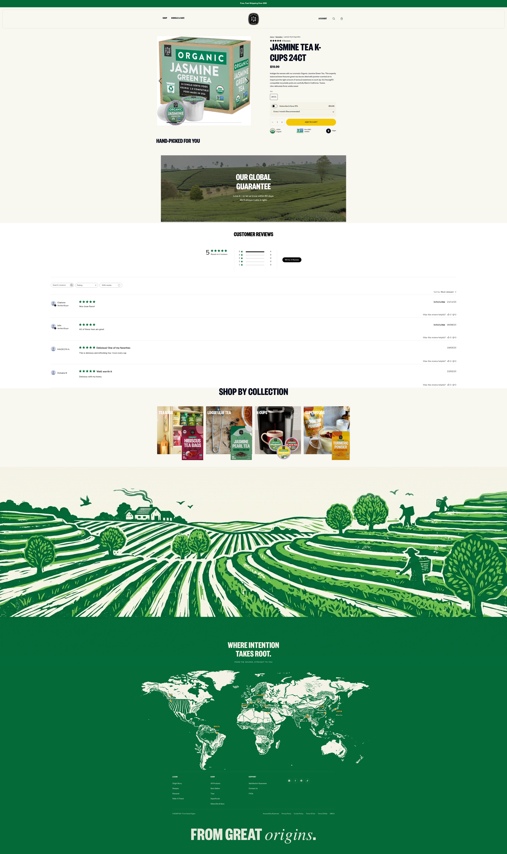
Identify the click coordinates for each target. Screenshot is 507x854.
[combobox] (86, 285)
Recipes (175, 789)
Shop (165, 18)
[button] (160, 81)
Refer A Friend (178, 799)
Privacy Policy (286, 814)
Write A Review (292, 260)
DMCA (332, 814)
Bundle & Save (177, 18)
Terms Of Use (310, 814)
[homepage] (253, 19)
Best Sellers (215, 789)
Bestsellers (279, 37)
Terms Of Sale (322, 814)
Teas (212, 794)
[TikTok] (307, 780)
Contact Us (253, 789)
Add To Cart (311, 122)
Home (272, 37)
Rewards (175, 794)
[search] (333, 18)
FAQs (251, 794)
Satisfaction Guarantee (258, 784)
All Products (215, 784)
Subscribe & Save (217, 804)
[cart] (341, 18)
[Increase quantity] (282, 122)
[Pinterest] (301, 780)
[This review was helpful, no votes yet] (448, 314)
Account (323, 19)
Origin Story (177, 784)
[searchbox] (60, 285)
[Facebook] (295, 780)
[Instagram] (289, 780)
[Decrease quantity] (272, 122)
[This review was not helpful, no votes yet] (453, 314)
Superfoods (215, 799)
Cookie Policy (298, 814)
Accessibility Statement (271, 814)
